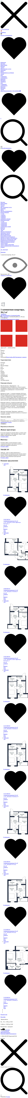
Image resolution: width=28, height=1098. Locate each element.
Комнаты (3, 227)
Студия (2, 213)
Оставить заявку (5, 436)
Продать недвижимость (6, 35)
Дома (2, 230)
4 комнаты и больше (5, 218)
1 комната (3, 215)
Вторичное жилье (5, 220)
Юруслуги (6, 207)
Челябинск (3, 32)
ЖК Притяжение (5, 315)
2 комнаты (3, 216)
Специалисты (4, 77)
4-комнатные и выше (6, 226)
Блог (2, 75)
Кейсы (2, 71)
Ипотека (3, 66)
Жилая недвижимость (6, 231)
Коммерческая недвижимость (8, 236)
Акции (2, 74)
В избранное (6, 495)
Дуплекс (8, 1096)
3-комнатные (4, 225)
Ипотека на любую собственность (9, 238)
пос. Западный (4, 316)
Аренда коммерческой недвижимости (10, 245)
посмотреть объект (5, 319)
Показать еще (4, 1014)
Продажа (3, 63)
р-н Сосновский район (14, 315)
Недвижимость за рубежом (7, 72)
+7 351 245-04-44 (5, 29)
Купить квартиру (5, 212)
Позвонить (3, 314)
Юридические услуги (6, 68)
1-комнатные (4, 222)
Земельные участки (5, 233)
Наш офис (3, 1017)
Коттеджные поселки (6, 235)
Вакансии (3, 79)
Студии (2, 221)
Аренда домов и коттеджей (7, 244)
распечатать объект (14, 319)
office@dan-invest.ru (5, 91)
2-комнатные (4, 224)
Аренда (2, 67)
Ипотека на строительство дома (8, 239)
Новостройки (4, 65)
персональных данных (6, 422)
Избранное (3, 62)
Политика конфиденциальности (8, 1033)
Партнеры (3, 70)
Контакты (3, 80)
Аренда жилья (4, 243)
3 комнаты (3, 217)
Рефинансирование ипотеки (7, 242)
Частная (2, 229)
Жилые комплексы (5, 234)
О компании (4, 76)
